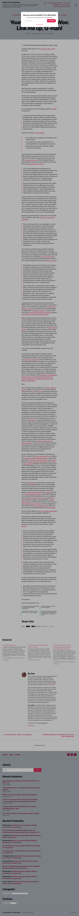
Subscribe (51, 20)
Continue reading (39, 24)
